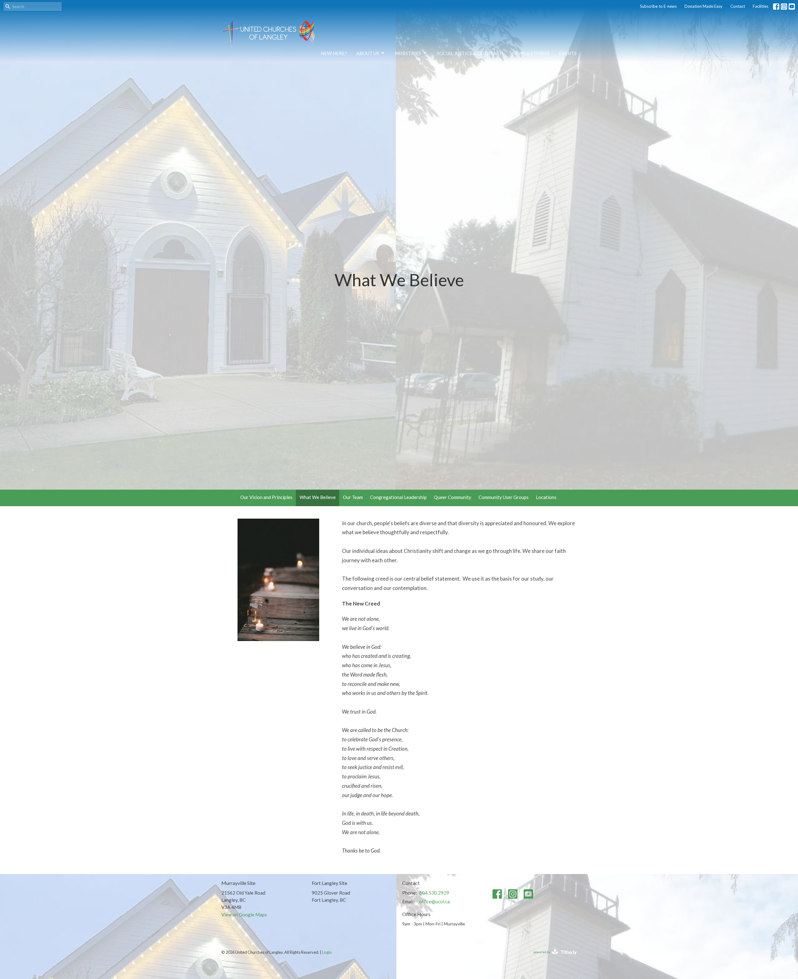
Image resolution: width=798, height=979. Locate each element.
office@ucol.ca (434, 901)
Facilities (760, 6)
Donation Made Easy (704, 6)
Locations (546, 497)
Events (568, 53)
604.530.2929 (434, 893)
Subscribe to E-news (658, 6)
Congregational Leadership (398, 497)
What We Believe (318, 497)
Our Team (353, 497)
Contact (737, 6)
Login (327, 952)
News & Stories (531, 53)
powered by (551, 957)
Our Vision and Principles (266, 497)
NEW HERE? (334, 53)
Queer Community (452, 497)
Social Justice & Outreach (470, 53)
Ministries (408, 53)
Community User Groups (503, 497)
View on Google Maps (244, 914)
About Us (367, 53)
